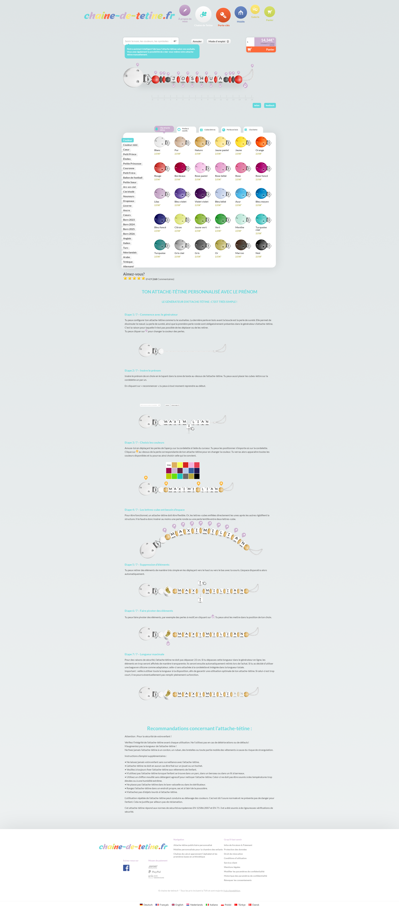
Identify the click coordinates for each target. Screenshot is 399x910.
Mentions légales (232, 867)
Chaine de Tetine (203, 25)
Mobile (241, 21)
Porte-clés (224, 25)
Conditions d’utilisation (235, 858)
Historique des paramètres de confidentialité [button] (245, 875)
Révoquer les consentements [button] (238, 880)
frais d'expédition (232, 890)
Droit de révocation (233, 853)
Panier (269, 19)
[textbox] (148, 41)
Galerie (255, 16)
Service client (230, 862)
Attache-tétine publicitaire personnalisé (192, 845)
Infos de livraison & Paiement (238, 845)
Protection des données (235, 849)
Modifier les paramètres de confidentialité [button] (244, 871)
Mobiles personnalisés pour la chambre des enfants (198, 849)
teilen (257, 105)
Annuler (197, 41)
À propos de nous (185, 19)
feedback (270, 105)
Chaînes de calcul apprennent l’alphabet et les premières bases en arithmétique (195, 855)
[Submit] (174, 41)
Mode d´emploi (217, 41)
